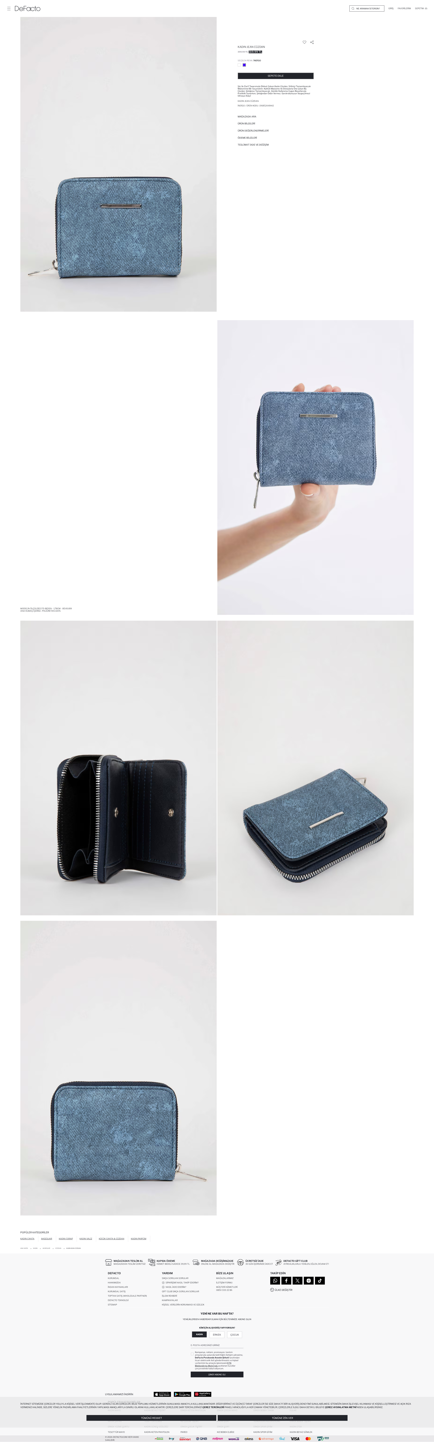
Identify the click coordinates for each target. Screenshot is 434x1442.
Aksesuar (46, 1238)
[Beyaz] (239, 65)
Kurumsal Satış (117, 1291)
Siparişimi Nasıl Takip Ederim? (182, 1282)
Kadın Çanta (27, 1238)
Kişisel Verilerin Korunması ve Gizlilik (183, 1304)
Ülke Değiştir (283, 1289)
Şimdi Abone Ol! (217, 1374)
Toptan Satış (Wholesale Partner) (127, 1296)
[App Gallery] (202, 1394)
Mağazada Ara (247, 116)
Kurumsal (113, 1278)
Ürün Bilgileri (246, 123)
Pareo (184, 1432)
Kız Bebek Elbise (225, 1432)
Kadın (199, 1334)
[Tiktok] (320, 1281)
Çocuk (234, 1334)
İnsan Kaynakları (118, 1287)
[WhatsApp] (275, 1281)
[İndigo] (244, 65)
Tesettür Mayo (116, 1432)
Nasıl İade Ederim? (175, 1287)
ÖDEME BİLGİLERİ (247, 137)
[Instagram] (309, 1281)
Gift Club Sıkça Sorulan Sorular (180, 1291)
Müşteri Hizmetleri (227, 1287)
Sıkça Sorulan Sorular (175, 1278)
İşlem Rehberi (169, 1296)
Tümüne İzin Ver (282, 1418)
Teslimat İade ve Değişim (253, 144)
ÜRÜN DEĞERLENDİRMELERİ (253, 130)
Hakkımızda (114, 1282)
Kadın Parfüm (138, 1238)
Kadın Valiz (86, 1238)
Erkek (217, 1334)
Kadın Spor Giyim (262, 1432)
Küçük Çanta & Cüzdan (111, 1238)
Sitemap (112, 1304)
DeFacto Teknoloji (118, 1300)
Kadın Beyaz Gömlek (301, 1432)
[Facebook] (286, 1281)
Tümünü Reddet (151, 1418)
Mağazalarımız (224, 1278)
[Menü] (9, 8)
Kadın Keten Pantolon (156, 1432)
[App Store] (162, 1394)
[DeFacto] (27, 8)
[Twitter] (297, 1281)
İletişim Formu (224, 1282)
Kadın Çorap (66, 1238)
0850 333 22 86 (224, 1290)
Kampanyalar (170, 1300)
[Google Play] (182, 1394)
